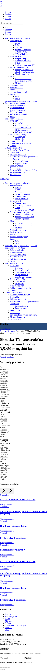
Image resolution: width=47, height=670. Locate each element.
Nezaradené (12, 331)
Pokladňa (8, 628)
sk (1, 1)
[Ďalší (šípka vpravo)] (4, 669)
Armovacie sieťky (17, 141)
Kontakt (8, 19)
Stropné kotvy (20, 58)
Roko (17, 96)
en (1, 5)
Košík (7, 619)
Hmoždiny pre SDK (23, 61)
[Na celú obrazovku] (4, 667)
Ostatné (13, 146)
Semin (17, 99)
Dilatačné (19, 123)
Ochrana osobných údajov (15, 625)
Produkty (8, 14)
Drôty (17, 45)
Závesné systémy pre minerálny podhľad (21, 101)
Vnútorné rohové (17, 112)
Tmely (12, 94)
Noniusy (18, 47)
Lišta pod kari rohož (18, 154)
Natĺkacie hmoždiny (18, 85)
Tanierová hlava (21, 161)
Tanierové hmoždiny (18, 134)
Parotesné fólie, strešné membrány (23, 170)
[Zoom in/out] (1, 667)
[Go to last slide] (3, 491)
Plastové (18, 83)
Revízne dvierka (16, 87)
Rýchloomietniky (17, 108)
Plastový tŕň (19, 139)
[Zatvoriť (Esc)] (9, 667)
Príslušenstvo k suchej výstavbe (17, 38)
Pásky (12, 90)
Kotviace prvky (16, 56)
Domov (8, 12)
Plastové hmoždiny (17, 172)
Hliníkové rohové (22, 125)
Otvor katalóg (5, 329)
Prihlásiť (28, 658)
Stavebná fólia (15, 175)
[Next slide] (10, 491)
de (1, 3)
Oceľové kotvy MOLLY (25, 65)
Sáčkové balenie (21, 54)
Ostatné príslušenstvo (13, 148)
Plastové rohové (21, 130)
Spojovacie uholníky (23, 50)
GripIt (17, 63)
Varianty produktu (7, 357)
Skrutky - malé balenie (24, 70)
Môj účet (8, 621)
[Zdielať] (6, 667)
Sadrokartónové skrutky (19, 67)
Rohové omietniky (17, 105)
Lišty (12, 76)
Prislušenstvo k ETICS (14, 119)
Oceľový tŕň (20, 137)
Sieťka (12, 117)
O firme (8, 16)
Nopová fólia (15, 168)
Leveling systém (16, 166)
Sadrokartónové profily (19, 92)
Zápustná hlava (21, 163)
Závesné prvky (16, 41)
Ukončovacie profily (18, 110)
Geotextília (14, 152)
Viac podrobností (7, 504)
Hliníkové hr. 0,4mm (23, 81)
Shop (7, 630)
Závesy (18, 43)
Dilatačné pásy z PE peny (20, 150)
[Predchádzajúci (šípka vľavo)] (1, 669)
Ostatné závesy (21, 52)
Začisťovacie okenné (18, 114)
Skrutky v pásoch (22, 74)
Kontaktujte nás (11, 616)
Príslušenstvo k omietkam (15, 103)
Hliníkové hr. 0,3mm (23, 79)
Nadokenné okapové (23, 128)
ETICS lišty (14, 121)
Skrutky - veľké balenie (24, 72)
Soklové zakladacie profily (20, 143)
